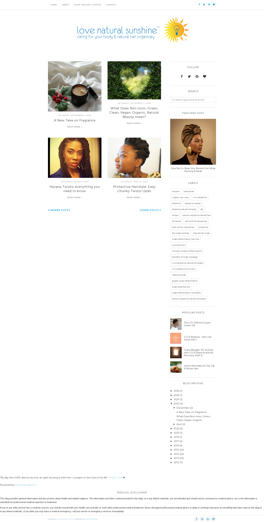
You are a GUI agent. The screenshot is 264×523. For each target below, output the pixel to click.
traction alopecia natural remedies (189, 298)
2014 (176, 454)
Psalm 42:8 (116, 477)
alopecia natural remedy (184, 209)
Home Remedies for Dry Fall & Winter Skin (199, 367)
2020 (177, 432)
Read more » (74, 127)
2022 (176, 428)
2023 (176, 403)
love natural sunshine (65, 519)
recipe (175, 215)
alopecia (176, 203)
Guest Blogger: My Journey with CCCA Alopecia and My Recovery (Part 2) (198, 353)
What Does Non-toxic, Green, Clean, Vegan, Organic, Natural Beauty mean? (134, 112)
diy (201, 209)
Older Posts (149, 210)
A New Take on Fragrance (75, 120)
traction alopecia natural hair (197, 215)
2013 (176, 458)
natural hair (188, 191)
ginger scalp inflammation (185, 281)
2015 (176, 449)
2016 (176, 445)
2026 (176, 390)
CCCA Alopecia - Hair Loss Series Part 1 (197, 338)
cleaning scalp (179, 275)
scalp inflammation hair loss (185, 239)
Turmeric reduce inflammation (187, 251)
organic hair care (180, 197)
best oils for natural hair (183, 227)
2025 (176, 395)
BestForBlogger (91, 519)
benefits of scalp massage (185, 257)
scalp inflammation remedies (186, 292)
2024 (177, 399)
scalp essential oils (181, 287)
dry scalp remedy (180, 233)
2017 (176, 441)
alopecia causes (193, 203)
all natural (176, 221)
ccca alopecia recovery (183, 269)
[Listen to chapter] (124, 477)
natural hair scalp (201, 233)
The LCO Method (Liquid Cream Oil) (197, 324)
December (182, 407)
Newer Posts (60, 210)
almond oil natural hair (196, 221)
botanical (203, 227)
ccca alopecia (200, 197)
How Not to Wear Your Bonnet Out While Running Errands (193, 169)
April (179, 424)
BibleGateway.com (26, 484)
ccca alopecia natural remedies (187, 263)
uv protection (178, 245)
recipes (175, 191)
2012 (176, 462)
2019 (176, 437)
